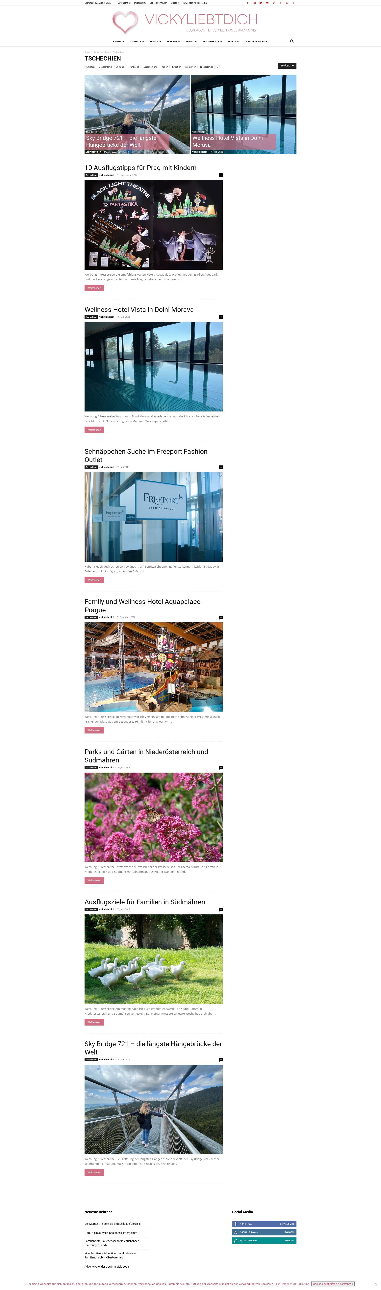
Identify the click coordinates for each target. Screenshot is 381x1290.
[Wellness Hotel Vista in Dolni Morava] (244, 120)
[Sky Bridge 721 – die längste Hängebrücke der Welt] (137, 120)
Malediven (190, 66)
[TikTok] (280, 3)
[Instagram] (254, 3)
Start (87, 52)
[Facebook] (248, 3)
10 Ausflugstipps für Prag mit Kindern (141, 168)
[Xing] (293, 3)
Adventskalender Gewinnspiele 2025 (107, 1266)
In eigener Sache (255, 41)
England (120, 66)
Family (154, 41)
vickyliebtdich (93, 151)
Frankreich (134, 66)
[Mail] (267, 3)
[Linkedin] (261, 3)
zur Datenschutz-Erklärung (292, 1283)
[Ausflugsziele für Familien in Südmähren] (154, 959)
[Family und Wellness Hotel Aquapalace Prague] (154, 667)
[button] (291, 42)
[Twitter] (287, 3)
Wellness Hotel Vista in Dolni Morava (139, 309)
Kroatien (176, 66)
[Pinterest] (274, 3)
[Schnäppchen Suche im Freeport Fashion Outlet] (154, 517)
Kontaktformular (158, 2)
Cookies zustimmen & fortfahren (333, 1283)
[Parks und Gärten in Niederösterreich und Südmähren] (154, 817)
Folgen (289, 1232)
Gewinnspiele (211, 41)
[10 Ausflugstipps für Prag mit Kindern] (154, 225)
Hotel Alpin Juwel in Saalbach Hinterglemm (111, 1232)
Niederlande (206, 66)
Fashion (172, 41)
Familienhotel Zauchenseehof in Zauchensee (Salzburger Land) (112, 1243)
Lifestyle (135, 41)
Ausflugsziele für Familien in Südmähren (145, 902)
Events (232, 41)
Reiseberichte (101, 52)
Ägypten (90, 66)
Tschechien (92, 132)
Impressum (140, 2)
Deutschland (105, 66)
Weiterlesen (94, 287)
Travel (190, 41)
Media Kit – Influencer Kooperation (189, 2)
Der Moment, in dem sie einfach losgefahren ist (113, 1223)
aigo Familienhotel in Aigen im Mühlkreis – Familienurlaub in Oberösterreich (110, 1255)
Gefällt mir (287, 1223)
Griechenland (151, 66)
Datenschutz (124, 2)
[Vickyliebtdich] (190, 21)
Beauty (117, 41)
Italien (165, 66)
